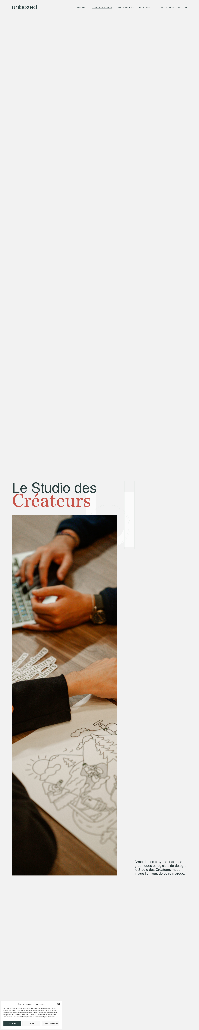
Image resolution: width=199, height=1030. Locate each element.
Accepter (12, 1023)
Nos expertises (102, 7)
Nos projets (125, 7)
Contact (144, 7)
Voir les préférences (50, 1023)
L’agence (80, 7)
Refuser (31, 1023)
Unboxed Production (173, 7)
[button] (58, 1004)
